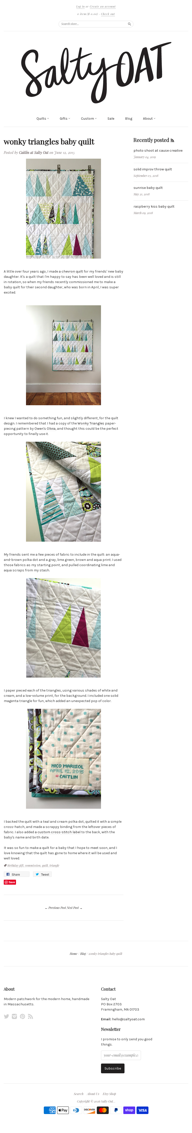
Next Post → (74, 908)
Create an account (103, 6)
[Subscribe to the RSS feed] (172, 139)
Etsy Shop (109, 1094)
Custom (88, 118)
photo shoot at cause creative (158, 150)
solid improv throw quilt (153, 169)
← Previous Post (55, 908)
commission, (33, 865)
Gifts (64, 118)
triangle (54, 865)
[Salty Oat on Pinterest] (22, 1016)
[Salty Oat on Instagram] (14, 1016)
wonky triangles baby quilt (49, 141)
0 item (87, 14)
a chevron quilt (71, 271)
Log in (80, 6)
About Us (93, 1094)
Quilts (41, 118)
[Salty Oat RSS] (30, 1016)
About (148, 118)
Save (12, 882)
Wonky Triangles (91, 423)
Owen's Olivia (45, 428)
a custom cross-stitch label (57, 832)
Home (73, 954)
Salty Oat (107, 1101)
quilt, (46, 865)
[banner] (96, 72)
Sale (111, 118)
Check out (108, 14)
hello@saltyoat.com (128, 1019)
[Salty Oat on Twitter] (6, 1016)
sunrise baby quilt (148, 188)
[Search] (129, 23)
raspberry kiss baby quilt (154, 206)
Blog (128, 118)
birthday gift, (16, 865)
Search (79, 1094)
